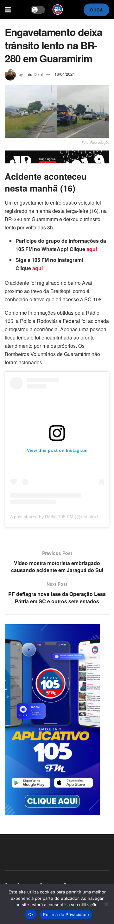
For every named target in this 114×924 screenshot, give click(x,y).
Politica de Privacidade (66, 914)
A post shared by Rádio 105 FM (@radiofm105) (57, 516)
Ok (31, 914)
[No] (106, 904)
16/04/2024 (64, 74)
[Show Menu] (8, 9)
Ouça (96, 10)
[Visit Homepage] (57, 9)
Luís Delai (33, 74)
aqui (91, 249)
